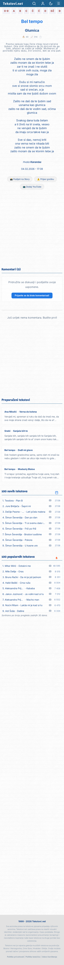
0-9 (6, 11)
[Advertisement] (32, 228)
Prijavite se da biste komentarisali (32, 295)
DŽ (52, 11)
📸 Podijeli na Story (20, 179)
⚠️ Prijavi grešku (45, 179)
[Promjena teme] (51, 3)
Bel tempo (32, 21)
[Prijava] (43, 3)
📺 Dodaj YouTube (32, 186)
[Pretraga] (34, 3)
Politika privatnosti (15, 957)
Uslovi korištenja (49, 957)
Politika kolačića (33, 957)
